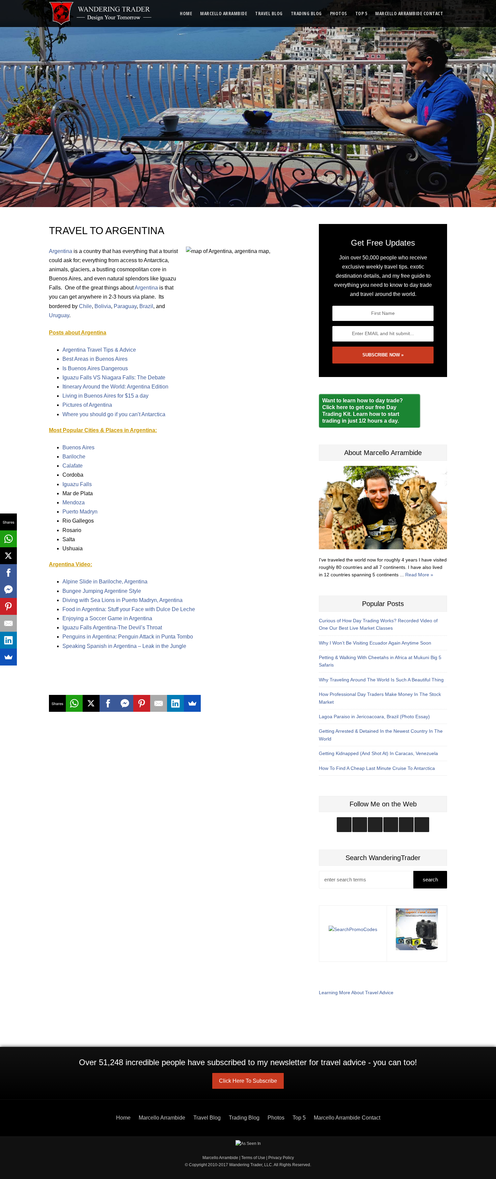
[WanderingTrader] (101, 13)
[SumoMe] (192, 703)
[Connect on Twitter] (359, 824)
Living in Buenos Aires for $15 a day (105, 396)
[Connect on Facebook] (375, 824)
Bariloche (73, 456)
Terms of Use (253, 1157)
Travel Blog (269, 13)
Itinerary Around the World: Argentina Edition (115, 387)
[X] (91, 703)
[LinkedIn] (175, 703)
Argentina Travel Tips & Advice (99, 350)
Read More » (419, 574)
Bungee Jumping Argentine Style (101, 591)
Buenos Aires (78, 447)
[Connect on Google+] (406, 824)
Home (186, 13)
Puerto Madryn (80, 512)
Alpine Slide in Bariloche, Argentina (104, 581)
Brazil (146, 306)
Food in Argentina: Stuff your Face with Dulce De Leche (128, 609)
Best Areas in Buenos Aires (95, 359)
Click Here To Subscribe (248, 1081)
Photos (338, 13)
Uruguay (59, 315)
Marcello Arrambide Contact (409, 13)
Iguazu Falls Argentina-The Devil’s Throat (112, 627)
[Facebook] (108, 703)
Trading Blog (306, 13)
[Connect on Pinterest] (421, 824)
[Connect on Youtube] (390, 824)
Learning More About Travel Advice (356, 992)
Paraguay (125, 306)
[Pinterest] (141, 703)
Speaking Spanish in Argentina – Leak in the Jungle (124, 646)
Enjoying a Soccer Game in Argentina (107, 618)
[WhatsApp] (74, 703)
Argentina (60, 251)
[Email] (158, 703)
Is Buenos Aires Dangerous (95, 368)
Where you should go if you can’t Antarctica (113, 414)
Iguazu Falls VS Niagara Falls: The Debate (113, 377)
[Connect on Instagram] (344, 824)
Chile (85, 306)
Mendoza (73, 502)
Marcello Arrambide (223, 13)
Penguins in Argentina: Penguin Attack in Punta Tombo (127, 636)
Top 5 (361, 13)
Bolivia (102, 306)
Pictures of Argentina (87, 405)
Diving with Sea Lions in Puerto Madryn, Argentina (122, 600)
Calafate (72, 466)
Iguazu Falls (77, 484)
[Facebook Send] (124, 703)
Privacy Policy (281, 1157)
